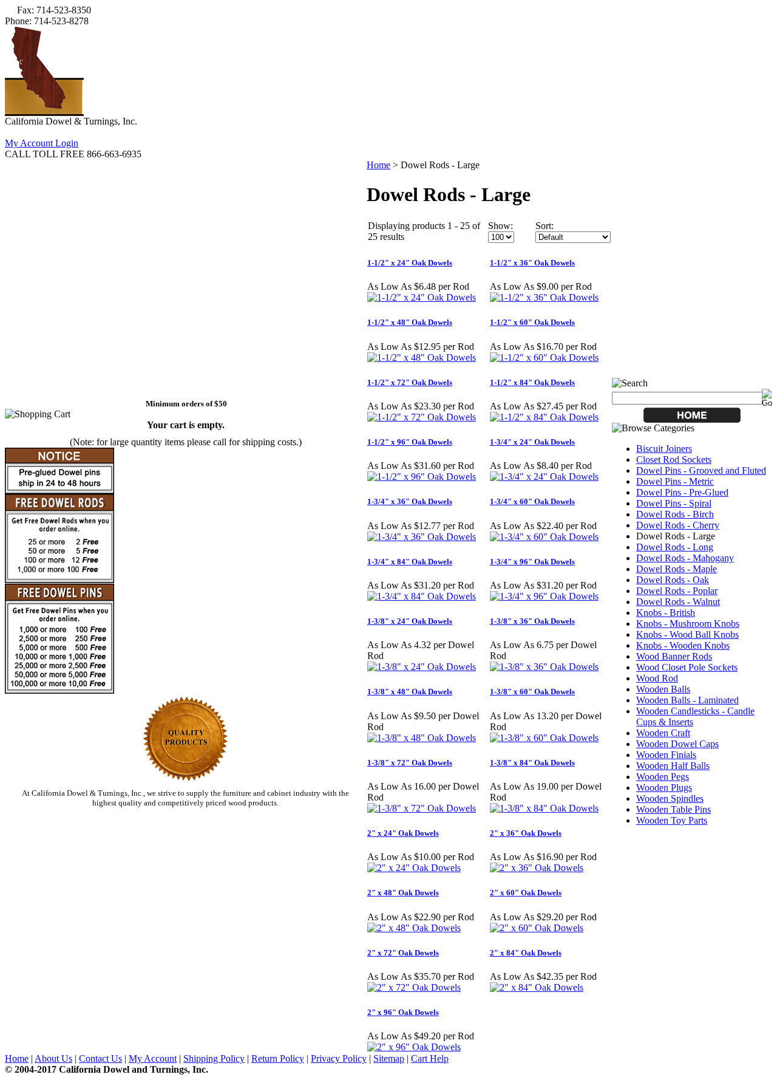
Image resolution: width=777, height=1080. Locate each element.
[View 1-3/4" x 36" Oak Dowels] (421, 536)
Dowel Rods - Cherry (677, 525)
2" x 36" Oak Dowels (526, 833)
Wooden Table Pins (673, 809)
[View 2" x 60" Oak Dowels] (536, 928)
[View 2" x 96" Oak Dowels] (414, 1047)
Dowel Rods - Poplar (677, 591)
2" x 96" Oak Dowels (403, 1012)
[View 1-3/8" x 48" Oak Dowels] (421, 738)
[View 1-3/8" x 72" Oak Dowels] (421, 808)
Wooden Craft (663, 733)
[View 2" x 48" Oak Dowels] (414, 928)
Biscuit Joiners (664, 448)
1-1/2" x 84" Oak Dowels (532, 382)
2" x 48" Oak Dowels (403, 892)
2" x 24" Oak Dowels (403, 833)
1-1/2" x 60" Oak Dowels (532, 322)
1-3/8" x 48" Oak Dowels (409, 691)
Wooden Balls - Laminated (687, 700)
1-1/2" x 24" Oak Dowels (409, 262)
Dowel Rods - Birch (675, 514)
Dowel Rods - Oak (672, 580)
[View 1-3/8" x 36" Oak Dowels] (544, 666)
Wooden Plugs (664, 787)
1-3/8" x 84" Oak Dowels (532, 762)
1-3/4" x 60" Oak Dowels (532, 501)
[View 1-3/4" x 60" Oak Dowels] (544, 536)
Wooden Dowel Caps (677, 744)
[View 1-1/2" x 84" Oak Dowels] (544, 417)
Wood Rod (657, 678)
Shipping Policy (214, 1058)
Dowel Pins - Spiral (673, 503)
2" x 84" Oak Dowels (526, 952)
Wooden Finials (666, 755)
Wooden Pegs (662, 776)
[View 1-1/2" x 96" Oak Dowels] (421, 476)
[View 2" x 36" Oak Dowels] (536, 868)
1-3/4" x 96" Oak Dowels (532, 561)
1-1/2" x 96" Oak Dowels (409, 441)
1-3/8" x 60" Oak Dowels (532, 691)
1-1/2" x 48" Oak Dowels (409, 322)
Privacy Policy (339, 1058)
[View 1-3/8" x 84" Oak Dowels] (544, 808)
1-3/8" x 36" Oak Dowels (532, 621)
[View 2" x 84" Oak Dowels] (536, 987)
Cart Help (430, 1058)
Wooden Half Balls (673, 765)
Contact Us (100, 1058)
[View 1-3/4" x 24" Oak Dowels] (544, 476)
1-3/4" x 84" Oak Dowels (409, 561)
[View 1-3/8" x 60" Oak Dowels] (544, 738)
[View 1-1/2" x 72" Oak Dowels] (421, 417)
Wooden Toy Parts (671, 820)
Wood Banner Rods (674, 656)
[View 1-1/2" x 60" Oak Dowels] (544, 357)
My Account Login (41, 143)
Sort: (544, 225)
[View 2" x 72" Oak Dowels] (414, 987)
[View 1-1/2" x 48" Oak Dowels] (421, 357)
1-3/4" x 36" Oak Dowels (409, 501)
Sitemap (388, 1058)
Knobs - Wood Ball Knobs (687, 634)
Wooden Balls (663, 689)
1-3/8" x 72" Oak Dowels (409, 762)
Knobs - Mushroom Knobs (687, 623)
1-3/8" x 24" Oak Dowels (409, 621)
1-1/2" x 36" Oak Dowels (532, 262)
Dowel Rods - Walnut (678, 601)
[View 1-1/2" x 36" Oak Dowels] (544, 297)
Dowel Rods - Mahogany (685, 558)
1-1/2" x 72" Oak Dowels (409, 382)
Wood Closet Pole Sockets (687, 667)
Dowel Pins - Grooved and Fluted (701, 470)
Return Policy (277, 1058)
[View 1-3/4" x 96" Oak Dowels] (544, 596)
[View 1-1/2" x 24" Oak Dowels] (421, 297)
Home (378, 165)
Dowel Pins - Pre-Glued (682, 492)
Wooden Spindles (670, 798)
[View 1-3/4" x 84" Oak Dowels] (421, 596)
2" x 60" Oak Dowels (526, 892)
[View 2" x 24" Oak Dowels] (414, 868)
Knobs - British (665, 612)
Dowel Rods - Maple (676, 569)
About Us (53, 1058)
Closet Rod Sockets (673, 459)
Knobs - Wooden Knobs (683, 645)
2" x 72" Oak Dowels (403, 952)
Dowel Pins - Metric (675, 481)
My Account (153, 1058)
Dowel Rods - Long (674, 547)
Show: (500, 225)
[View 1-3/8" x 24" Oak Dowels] (421, 666)
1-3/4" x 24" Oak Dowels (532, 441)
